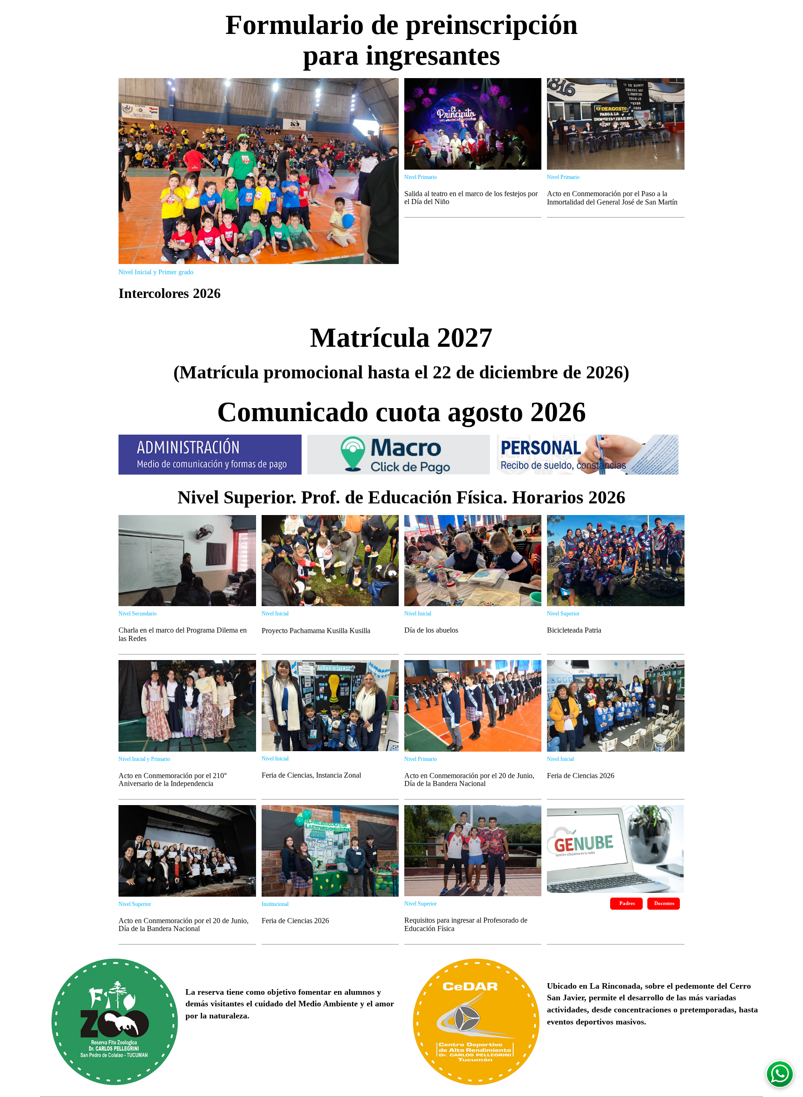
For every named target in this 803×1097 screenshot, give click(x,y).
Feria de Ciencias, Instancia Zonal (311, 775)
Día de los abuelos (431, 630)
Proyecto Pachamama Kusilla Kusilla (316, 630)
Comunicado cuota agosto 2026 (401, 412)
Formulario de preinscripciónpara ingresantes (401, 40)
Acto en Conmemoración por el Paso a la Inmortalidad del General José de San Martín (612, 198)
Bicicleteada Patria (574, 630)
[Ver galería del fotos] (258, 170)
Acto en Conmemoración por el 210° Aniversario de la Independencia (172, 780)
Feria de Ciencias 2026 (580, 776)
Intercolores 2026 (169, 293)
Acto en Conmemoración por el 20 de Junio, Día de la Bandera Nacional (469, 780)
